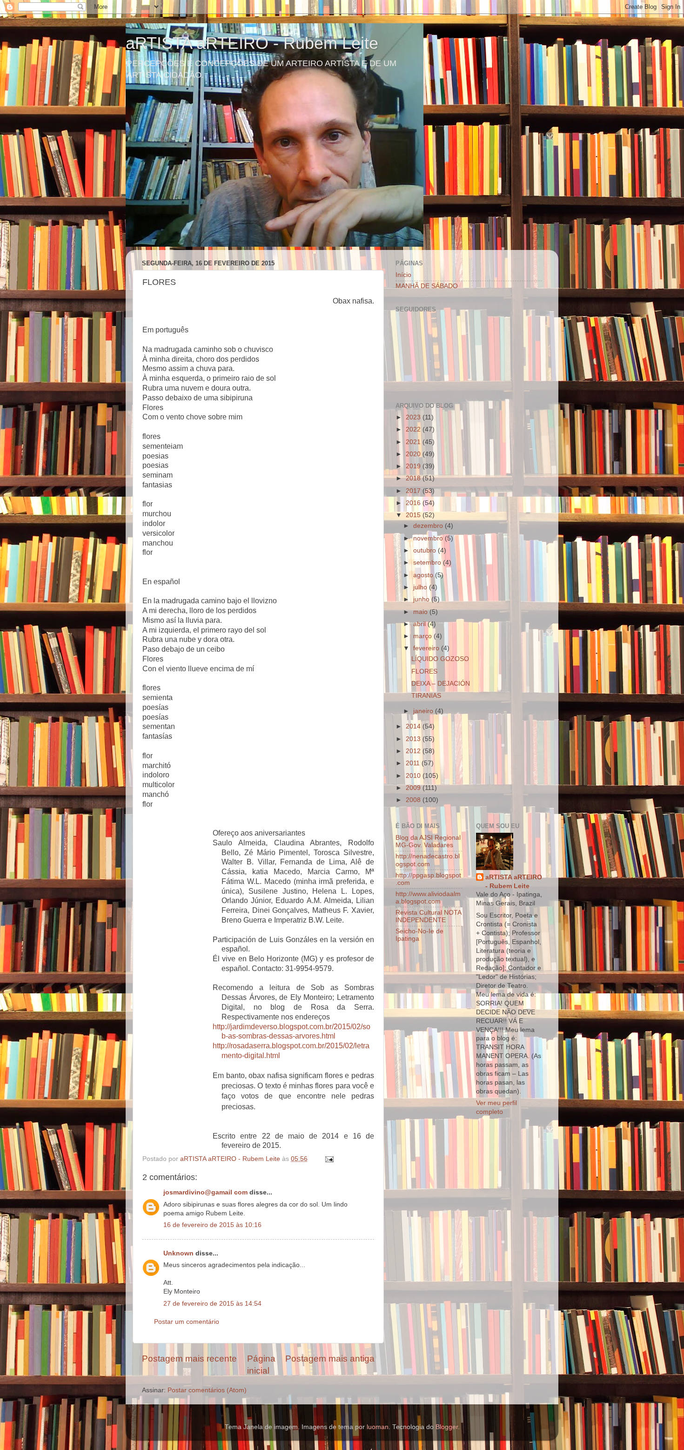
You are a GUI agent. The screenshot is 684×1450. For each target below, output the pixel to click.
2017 (414, 490)
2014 (414, 726)
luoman (378, 1426)
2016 (414, 502)
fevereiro (427, 648)
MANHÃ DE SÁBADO (427, 286)
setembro (428, 562)
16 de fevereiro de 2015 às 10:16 (212, 1224)
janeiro (424, 711)
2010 (414, 775)
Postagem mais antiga (330, 1358)
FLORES (424, 671)
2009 (414, 787)
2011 (414, 763)
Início (403, 274)
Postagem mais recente (189, 1358)
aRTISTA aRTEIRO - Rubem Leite (252, 43)
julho (421, 587)
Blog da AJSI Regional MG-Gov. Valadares (428, 841)
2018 (414, 478)
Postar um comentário (186, 1321)
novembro (429, 538)
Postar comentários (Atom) (207, 1390)
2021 (414, 441)
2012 (414, 751)
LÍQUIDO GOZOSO (440, 658)
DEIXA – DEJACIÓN (440, 683)
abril (420, 623)
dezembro (429, 525)
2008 (414, 799)
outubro (425, 550)
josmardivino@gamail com (205, 1192)
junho (422, 599)
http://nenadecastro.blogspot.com (428, 860)
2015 (414, 515)
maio (421, 611)
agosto (424, 575)
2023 (414, 417)
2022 (414, 429)
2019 (414, 466)
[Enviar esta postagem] (328, 1158)
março (423, 636)
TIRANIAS (426, 695)
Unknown (178, 1253)
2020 (414, 454)
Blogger (447, 1426)
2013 (414, 738)
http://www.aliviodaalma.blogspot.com (428, 897)
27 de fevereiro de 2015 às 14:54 (212, 1303)
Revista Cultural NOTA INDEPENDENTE (428, 916)
